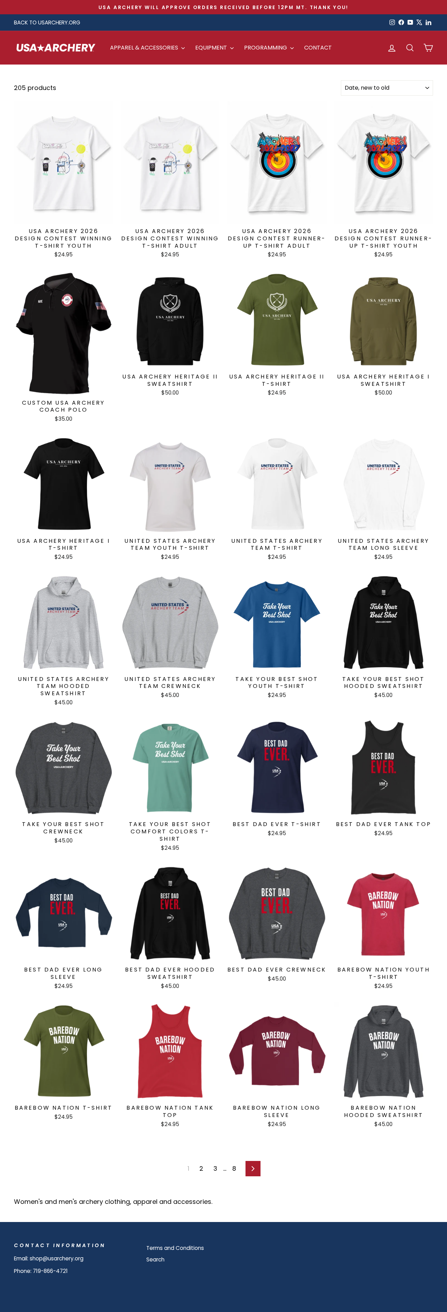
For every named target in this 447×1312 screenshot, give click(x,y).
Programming (266, 48)
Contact (318, 48)
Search (155, 1259)
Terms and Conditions (175, 1248)
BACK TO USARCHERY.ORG (47, 22)
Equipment (211, 48)
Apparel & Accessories (144, 48)
